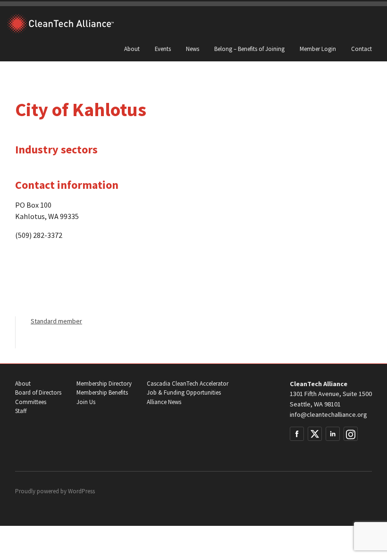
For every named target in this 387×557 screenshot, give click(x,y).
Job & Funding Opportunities (184, 392)
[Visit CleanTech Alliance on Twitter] (315, 434)
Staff (20, 411)
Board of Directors (38, 392)
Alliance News (164, 402)
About (132, 48)
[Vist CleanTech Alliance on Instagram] (351, 434)
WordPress (81, 491)
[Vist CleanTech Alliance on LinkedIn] (333, 434)
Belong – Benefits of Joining (249, 48)
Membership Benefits (102, 392)
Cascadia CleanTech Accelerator (187, 384)
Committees (30, 402)
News (192, 48)
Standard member (56, 321)
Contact (361, 48)
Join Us (85, 402)
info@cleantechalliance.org (328, 414)
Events (163, 48)
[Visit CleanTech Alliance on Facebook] (297, 434)
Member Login (318, 48)
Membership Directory (104, 384)
